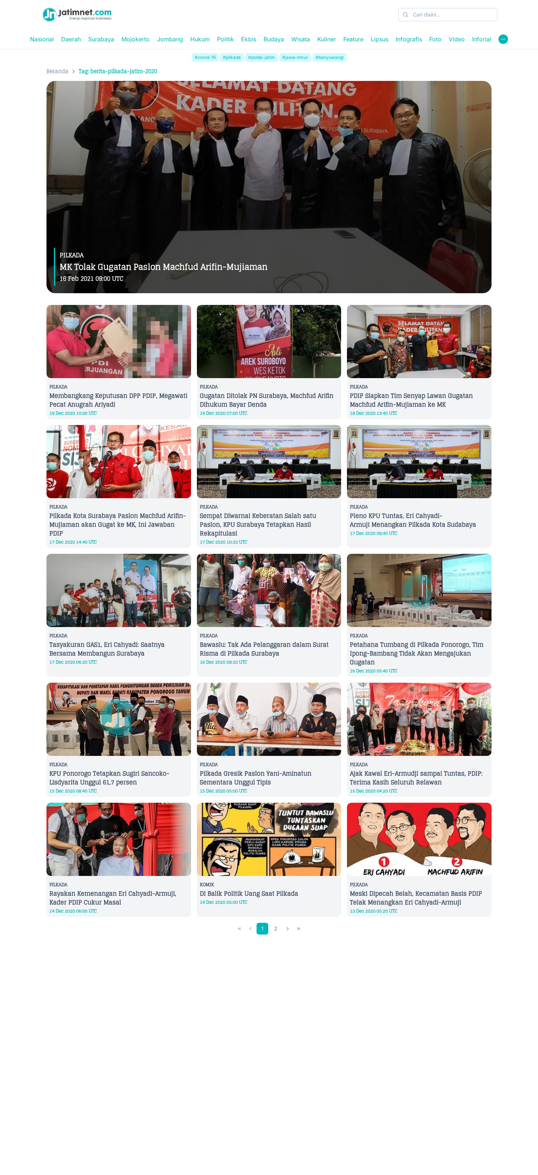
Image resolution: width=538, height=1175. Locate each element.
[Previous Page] (250, 928)
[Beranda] (77, 14)
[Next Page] (287, 928)
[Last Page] (298, 928)
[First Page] (239, 928)
